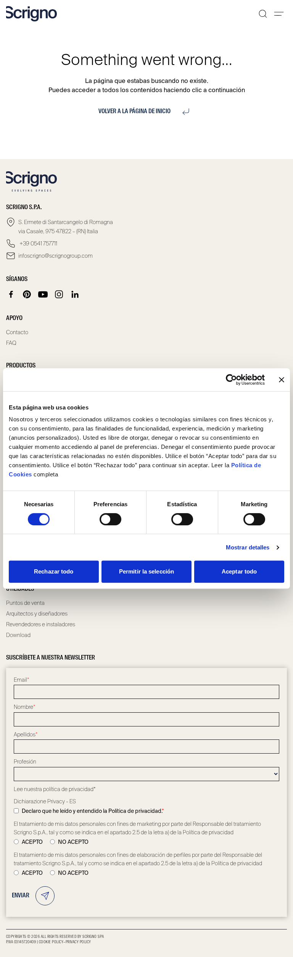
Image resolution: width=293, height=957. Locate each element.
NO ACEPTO (73, 841)
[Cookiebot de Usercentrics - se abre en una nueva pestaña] (231, 379)
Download (18, 635)
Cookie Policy (51, 942)
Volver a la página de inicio (134, 112)
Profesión (25, 761)
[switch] (110, 519)
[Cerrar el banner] (281, 379)
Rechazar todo (53, 571)
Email (21, 679)
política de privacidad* (69, 789)
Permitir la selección (146, 571)
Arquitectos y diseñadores (37, 613)
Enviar (20, 896)
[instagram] (59, 294)
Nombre (24, 707)
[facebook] (11, 294)
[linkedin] (75, 294)
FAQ (11, 343)
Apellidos (26, 734)
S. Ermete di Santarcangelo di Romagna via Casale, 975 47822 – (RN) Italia (65, 227)
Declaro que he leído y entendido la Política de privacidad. (93, 811)
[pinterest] (27, 294)
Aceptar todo (239, 571)
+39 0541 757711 (37, 243)
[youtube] (43, 294)
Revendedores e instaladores (40, 624)
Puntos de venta (25, 603)
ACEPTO (32, 841)
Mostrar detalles (248, 547)
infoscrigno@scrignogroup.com (55, 255)
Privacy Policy (78, 942)
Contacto (17, 332)
